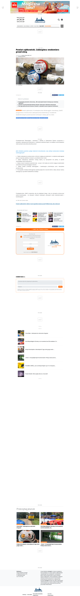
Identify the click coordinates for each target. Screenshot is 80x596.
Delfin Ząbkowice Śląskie (21, 117)
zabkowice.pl (57, 579)
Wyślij (60, 286)
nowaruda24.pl (44, 579)
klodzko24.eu (51, 579)
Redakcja (24, 594)
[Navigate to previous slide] (3, 7)
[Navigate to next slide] (77, 7)
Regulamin (29, 594)
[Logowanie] (61, 19)
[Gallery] (40, 7)
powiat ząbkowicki (44, 117)
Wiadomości (18, 110)
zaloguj (30, 249)
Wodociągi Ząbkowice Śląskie (33, 117)
